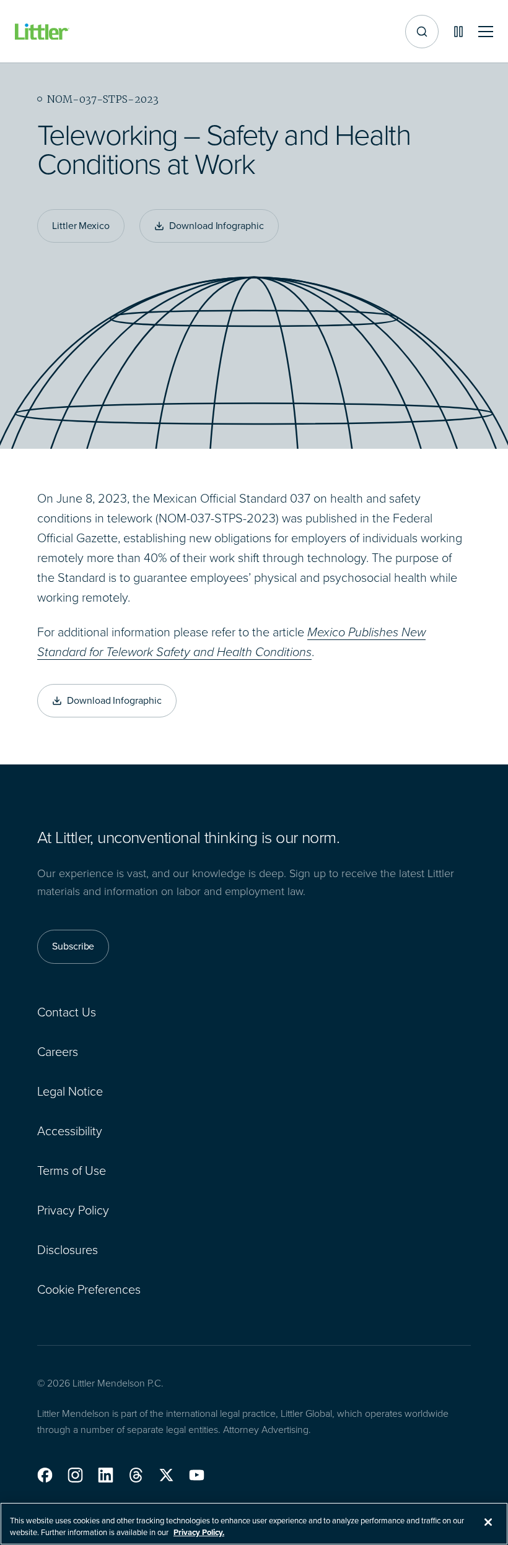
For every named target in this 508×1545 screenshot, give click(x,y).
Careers (57, 1051)
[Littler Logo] (42, 32)
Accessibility (69, 1131)
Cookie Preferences (89, 1289)
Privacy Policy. (198, 1532)
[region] (254, 1523)
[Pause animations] (458, 31)
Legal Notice (70, 1091)
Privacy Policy (73, 1210)
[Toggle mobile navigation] (485, 32)
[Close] (488, 1522)
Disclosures (67, 1249)
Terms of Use (71, 1170)
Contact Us (66, 1012)
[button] (45, 1475)
